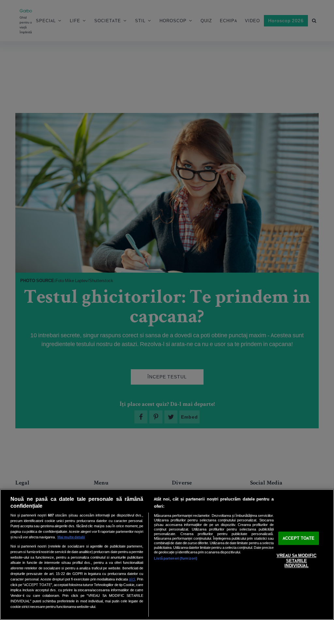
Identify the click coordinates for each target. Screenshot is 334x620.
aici (132, 579)
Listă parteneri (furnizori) (175, 558)
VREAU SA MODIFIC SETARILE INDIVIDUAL (296, 561)
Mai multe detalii (71, 537)
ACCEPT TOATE (299, 538)
